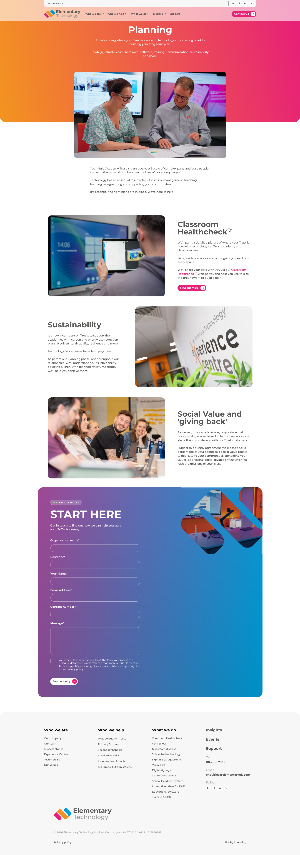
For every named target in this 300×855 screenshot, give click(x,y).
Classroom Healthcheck (167, 738)
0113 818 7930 (215, 762)
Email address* (61, 590)
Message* (57, 623)
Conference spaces (164, 775)
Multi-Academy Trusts (112, 738)
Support (214, 748)
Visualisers (158, 765)
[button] (94, 14)
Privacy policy (62, 842)
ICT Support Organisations (115, 766)
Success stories (53, 749)
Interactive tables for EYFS (168, 786)
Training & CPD (161, 797)
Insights (214, 730)
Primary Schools (108, 744)
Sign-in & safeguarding (166, 759)
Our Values (51, 765)
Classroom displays (164, 749)
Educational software (165, 792)
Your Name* (59, 573)
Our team (50, 743)
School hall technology (166, 754)
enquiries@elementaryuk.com (228, 774)
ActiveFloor (159, 743)
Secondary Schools (110, 749)
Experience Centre (56, 754)
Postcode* (57, 557)
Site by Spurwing (235, 842)
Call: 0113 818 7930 (55, 3)
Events (212, 739)
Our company (53, 738)
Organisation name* (65, 540)
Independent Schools (111, 761)
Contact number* (63, 606)
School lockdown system (167, 781)
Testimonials (52, 759)
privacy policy (75, 669)
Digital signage (161, 770)
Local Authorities (109, 755)
